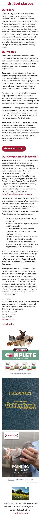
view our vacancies (14, 148)
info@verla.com (20, 513)
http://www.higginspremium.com (17, 194)
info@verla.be (8, 320)
